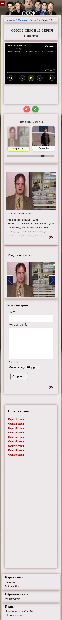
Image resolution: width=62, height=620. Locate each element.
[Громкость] (10, 78)
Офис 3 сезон (16, 428)
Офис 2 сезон (16, 423)
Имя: (12, 312)
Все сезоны (12, 585)
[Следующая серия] (40, 78)
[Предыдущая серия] (22, 78)
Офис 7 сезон (16, 445)
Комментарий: (18, 324)
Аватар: (14, 362)
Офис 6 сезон (16, 441)
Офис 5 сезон (16, 436)
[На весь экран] (52, 78)
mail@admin (12, 599)
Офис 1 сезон (16, 419)
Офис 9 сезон (16, 454)
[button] (10, 280)
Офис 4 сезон (16, 432)
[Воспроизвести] (31, 78)
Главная (10, 582)
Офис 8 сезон (16, 450)
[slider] (31, 72)
